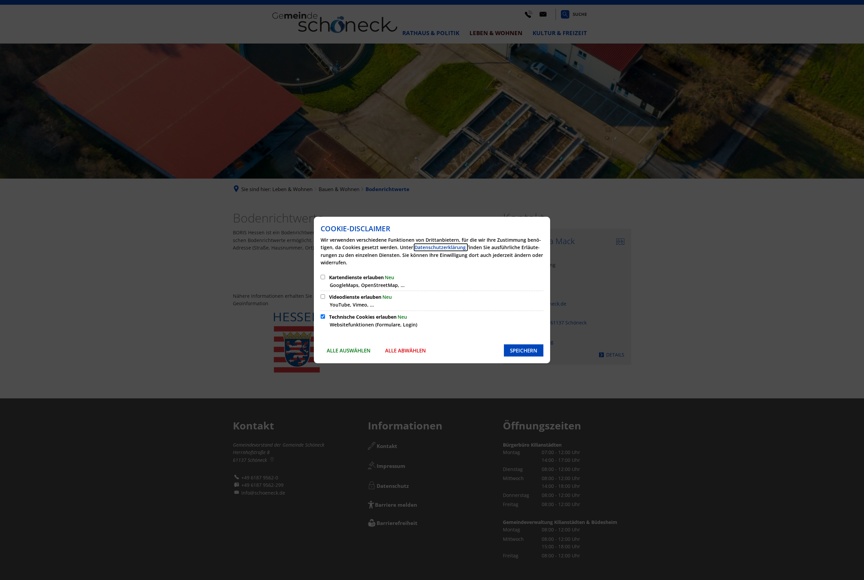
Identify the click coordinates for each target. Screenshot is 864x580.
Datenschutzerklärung (440, 247)
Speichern (523, 350)
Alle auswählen (349, 350)
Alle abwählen (405, 350)
